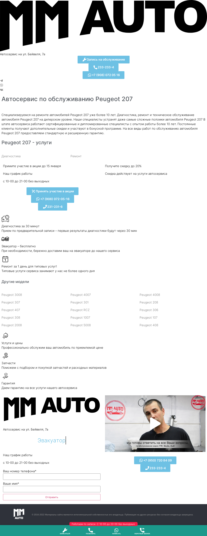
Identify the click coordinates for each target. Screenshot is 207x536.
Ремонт (76, 156)
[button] (155, 423)
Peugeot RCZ (80, 310)
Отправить (51, 497)
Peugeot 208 (149, 302)
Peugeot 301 (79, 302)
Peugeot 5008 (80, 325)
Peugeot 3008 (12, 295)
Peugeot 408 (149, 325)
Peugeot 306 (149, 310)
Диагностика (11, 156)
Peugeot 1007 (80, 317)
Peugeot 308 (11, 317)
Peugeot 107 (148, 317)
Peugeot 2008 (12, 325)
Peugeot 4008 (150, 295)
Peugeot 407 (11, 310)
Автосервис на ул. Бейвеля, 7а (22, 54)
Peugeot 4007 (80, 295)
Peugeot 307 (11, 302)
